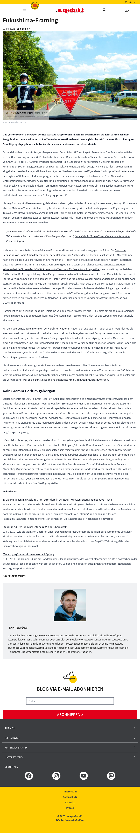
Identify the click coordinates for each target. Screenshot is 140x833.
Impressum (70, 791)
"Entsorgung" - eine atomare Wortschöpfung (28, 554)
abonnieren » (70, 714)
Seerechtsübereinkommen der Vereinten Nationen (41, 328)
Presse (70, 807)
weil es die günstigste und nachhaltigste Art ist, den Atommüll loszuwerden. (66, 379)
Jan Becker (23, 28)
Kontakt (70, 802)
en (135, 2)
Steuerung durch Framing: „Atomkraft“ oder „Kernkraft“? (35, 527)
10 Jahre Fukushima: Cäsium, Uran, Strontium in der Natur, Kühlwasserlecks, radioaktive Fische (57, 499)
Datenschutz (70, 797)
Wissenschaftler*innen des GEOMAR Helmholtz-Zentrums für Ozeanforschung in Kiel (51, 269)
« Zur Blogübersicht (14, 575)
